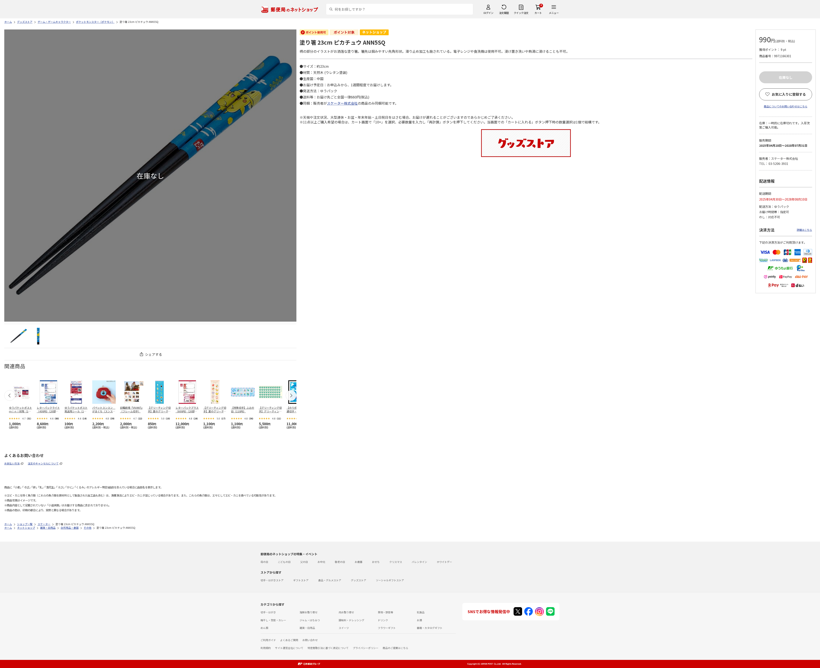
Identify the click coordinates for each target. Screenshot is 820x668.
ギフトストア (301, 580)
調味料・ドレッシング (351, 620)
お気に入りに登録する (789, 94)
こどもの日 (284, 562)
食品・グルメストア (329, 580)
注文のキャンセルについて (43, 463)
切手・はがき (268, 612)
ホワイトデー (444, 562)
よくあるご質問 (289, 640)
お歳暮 (358, 562)
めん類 (264, 628)
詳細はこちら (804, 229)
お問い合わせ (310, 640)
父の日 (304, 562)
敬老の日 (340, 562)
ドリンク (383, 620)
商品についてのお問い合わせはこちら (785, 106)
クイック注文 (521, 13)
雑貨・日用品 (307, 628)
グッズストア (358, 580)
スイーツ (344, 628)
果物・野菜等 (385, 612)
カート (538, 13)
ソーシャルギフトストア (390, 580)
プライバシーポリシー (365, 648)
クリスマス (395, 562)
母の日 (264, 562)
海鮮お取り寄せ (309, 612)
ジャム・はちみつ (310, 620)
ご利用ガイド (268, 640)
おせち (376, 562)
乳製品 (421, 612)
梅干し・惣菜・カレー (273, 620)
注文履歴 (504, 13)
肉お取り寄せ (346, 612)
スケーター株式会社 (342, 103)
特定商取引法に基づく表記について (328, 648)
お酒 (419, 620)
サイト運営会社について (289, 648)
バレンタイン (419, 562)
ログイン (488, 13)
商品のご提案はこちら (395, 648)
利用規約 (266, 648)
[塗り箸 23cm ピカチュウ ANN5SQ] (18, 335)
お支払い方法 (12, 463)
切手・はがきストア (272, 580)
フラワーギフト (387, 628)
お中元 (321, 562)
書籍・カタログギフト (429, 628)
